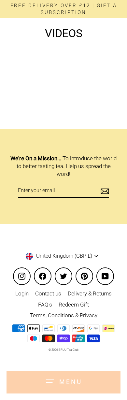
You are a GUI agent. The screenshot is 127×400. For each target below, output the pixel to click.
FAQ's (45, 304)
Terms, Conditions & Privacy (63, 315)
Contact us (48, 293)
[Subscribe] (104, 190)
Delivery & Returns (90, 293)
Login (22, 293)
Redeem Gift (74, 304)
